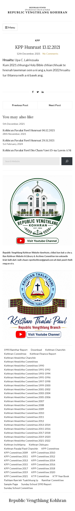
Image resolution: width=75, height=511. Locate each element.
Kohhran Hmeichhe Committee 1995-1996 (27, 377)
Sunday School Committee (18, 488)
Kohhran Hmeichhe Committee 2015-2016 (27, 428)
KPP (37, 40)
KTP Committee (40, 476)
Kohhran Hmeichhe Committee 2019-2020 (27, 436)
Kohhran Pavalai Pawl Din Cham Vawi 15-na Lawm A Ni (37, 150)
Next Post (55, 105)
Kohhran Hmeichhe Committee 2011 (24, 416)
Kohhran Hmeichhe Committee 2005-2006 (27, 397)
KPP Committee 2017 (16, 468)
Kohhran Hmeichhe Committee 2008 (24, 405)
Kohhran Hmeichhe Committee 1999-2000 (27, 385)
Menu (11, 27)
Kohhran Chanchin (55, 349)
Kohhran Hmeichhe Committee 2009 (24, 408)
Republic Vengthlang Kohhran (37, 500)
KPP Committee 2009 (16, 452)
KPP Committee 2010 (43, 452)
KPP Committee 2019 (16, 472)
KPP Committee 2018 (43, 468)
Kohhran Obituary (38, 444)
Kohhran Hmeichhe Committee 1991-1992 (27, 369)
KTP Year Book (60, 476)
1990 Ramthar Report (16, 349)
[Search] (66, 161)
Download (36, 349)
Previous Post (20, 105)
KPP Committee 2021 (16, 476)
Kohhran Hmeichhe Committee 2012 (24, 420)
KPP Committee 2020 (43, 472)
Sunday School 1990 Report (36, 484)
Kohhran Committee (15, 353)
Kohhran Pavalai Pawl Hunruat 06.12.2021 (29, 130)
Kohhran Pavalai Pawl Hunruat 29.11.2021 (28, 140)
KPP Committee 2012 (43, 456)
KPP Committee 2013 (16, 460)
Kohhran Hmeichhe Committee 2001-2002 (27, 389)
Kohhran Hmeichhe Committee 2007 (24, 401)
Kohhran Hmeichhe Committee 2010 (24, 412)
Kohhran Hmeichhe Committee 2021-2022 (27, 440)
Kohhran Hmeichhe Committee (21, 361)
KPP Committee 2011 (16, 456)
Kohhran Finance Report (43, 353)
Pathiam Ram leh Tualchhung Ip (21, 480)
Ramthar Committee (53, 480)
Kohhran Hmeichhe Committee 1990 (24, 365)
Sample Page (11, 484)
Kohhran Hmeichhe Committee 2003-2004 (27, 393)
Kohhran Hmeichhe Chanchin (20, 357)
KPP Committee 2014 (43, 460)
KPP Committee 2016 (43, 464)
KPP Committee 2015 (16, 464)
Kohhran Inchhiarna (14, 444)
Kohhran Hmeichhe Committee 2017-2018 (27, 432)
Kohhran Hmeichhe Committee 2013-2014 (27, 424)
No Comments (50, 53)
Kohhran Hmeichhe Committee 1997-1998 (27, 381)
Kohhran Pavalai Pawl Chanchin (21, 448)
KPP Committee (50, 448)
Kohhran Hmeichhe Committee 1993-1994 (27, 373)
